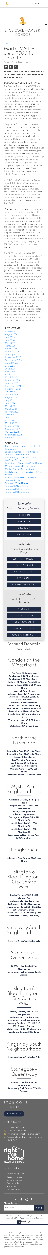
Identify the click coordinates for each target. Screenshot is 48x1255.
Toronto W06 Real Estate (17, 489)
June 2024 (10, 403)
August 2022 (11, 438)
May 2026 (10, 343)
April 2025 (10, 375)
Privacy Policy (10, 1218)
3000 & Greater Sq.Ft (24, 635)
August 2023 (11, 415)
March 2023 (11, 423)
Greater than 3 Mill (24, 585)
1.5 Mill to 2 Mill (24, 572)
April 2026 (10, 346)
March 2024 (11, 409)
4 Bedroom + (24, 535)
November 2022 (13, 429)
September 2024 (13, 395)
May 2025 (10, 372)
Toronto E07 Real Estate (16, 486)
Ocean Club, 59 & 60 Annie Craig (24, 706)
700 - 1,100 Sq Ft (24, 616)
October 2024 (12, 392)
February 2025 (12, 380)
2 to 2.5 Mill (24, 578)
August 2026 (11, 335)
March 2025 (11, 378)
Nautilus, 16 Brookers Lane (24, 703)
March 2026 (11, 349)
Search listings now (15, 1174)
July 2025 (10, 366)
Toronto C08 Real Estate (16, 483)
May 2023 (10, 421)
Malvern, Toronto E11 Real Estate (20, 466)
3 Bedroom (24, 528)
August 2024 (11, 398)
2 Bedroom (24, 522)
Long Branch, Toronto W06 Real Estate (23, 463)
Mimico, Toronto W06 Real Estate (21, 478)
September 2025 (13, 360)
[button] (24, 515)
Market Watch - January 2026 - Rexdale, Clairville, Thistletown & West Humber (23, 472)
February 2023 (12, 426)
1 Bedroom (24, 515)
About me (11, 1187)
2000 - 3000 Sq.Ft (24, 628)
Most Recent (11, 332)
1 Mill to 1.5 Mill (24, 565)
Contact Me (14, 1114)
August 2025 (11, 363)
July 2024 (10, 401)
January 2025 (12, 383)
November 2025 (13, 357)
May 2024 (10, 406)
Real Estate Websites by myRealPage (29, 1218)
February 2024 (12, 412)
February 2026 (12, 352)
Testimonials (12, 1183)
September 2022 (13, 435)
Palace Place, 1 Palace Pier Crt (24, 711)
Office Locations (13, 1190)
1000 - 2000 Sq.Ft (24, 622)
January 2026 (12, 355)
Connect (36, 4)
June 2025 (10, 369)
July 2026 (10, 337)
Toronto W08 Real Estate (17, 492)
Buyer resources (14, 1177)
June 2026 (10, 340)
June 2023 (10, 418)
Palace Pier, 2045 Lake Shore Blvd (24, 709)
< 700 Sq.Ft (24, 609)
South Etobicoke (13, 481)
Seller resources (14, 1180)
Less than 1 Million (24, 559)
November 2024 (13, 389)
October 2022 (12, 432)
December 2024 (13, 386)
